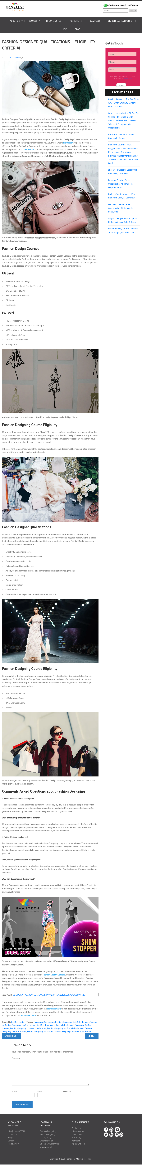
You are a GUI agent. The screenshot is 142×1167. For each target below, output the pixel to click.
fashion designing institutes (40, 1031)
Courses (33, 21)
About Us (15, 21)
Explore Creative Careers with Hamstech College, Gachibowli (121, 196)
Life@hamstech (54, 21)
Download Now (28, 1015)
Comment (16, 1058)
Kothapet (76, 1141)
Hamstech (68, 142)
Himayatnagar (78, 1131)
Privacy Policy (13, 1144)
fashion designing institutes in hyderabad (72, 1031)
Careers (11, 1141)
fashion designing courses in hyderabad (28, 1028)
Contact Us (12, 1134)
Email (40, 1091)
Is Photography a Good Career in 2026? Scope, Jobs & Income (123, 230)
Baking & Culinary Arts (50, 1144)
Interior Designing (47, 1134)
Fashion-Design (18, 1022)
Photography (45, 1137)
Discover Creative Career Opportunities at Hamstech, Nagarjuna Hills (120, 184)
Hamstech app (54, 1008)
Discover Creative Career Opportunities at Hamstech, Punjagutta (120, 208)
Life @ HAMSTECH (16, 1131)
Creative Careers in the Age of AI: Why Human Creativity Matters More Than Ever (123, 103)
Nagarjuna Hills (78, 1144)
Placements (76, 21)
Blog (77, 29)
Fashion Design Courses (54, 974)
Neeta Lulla (28, 149)
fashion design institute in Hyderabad (72, 1022)
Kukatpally (76, 1137)
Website (67, 1091)
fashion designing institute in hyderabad (65, 1028)
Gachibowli (77, 1134)
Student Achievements (120, 21)
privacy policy (128, 78)
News (64, 29)
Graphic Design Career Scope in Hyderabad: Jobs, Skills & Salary (122, 220)
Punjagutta (76, 1128)
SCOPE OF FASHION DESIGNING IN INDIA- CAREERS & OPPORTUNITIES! (49, 994)
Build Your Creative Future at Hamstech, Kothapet (121, 136)
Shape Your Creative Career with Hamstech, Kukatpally (122, 171)
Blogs (10, 1137)
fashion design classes (44, 1022)
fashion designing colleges (24, 1025)
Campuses (95, 21)
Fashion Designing (48, 1131)
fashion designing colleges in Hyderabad (55, 1025)
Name (15, 1091)
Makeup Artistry (47, 1147)
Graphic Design (46, 1141)
